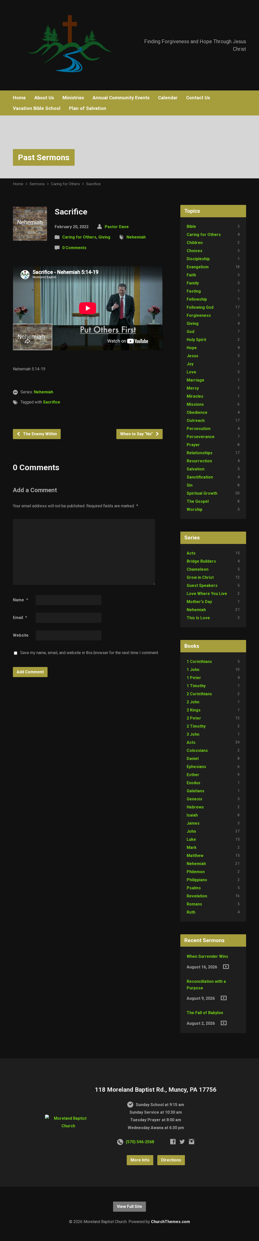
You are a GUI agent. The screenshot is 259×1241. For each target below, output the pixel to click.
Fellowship (197, 299)
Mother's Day (199, 601)
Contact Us (198, 98)
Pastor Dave (117, 226)
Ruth (191, 912)
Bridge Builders (201, 561)
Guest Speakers (202, 585)
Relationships (199, 452)
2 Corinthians (199, 693)
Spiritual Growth (202, 493)
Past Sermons (44, 157)
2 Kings (194, 710)
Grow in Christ (200, 577)
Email (20, 617)
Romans (194, 904)
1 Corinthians (199, 661)
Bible (191, 226)
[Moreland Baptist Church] (68, 1126)
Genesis (194, 799)
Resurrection (199, 461)
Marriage (195, 380)
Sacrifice (93, 184)
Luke (191, 839)
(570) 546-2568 (140, 1141)
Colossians (197, 750)
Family (193, 283)
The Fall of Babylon (205, 1012)
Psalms (194, 888)
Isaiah (192, 815)
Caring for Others (65, 184)
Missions (195, 404)
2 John (193, 702)
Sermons (37, 184)
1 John (193, 669)
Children (195, 242)
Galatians (195, 791)
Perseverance (200, 436)
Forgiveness (199, 315)
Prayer (193, 444)
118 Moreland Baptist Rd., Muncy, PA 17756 (156, 1089)
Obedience (197, 412)
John (191, 831)
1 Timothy (196, 685)
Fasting (194, 291)
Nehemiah (136, 237)
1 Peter (194, 677)
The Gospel (198, 501)
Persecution (198, 428)
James (193, 823)
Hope (192, 347)
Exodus (193, 782)
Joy (190, 364)
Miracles (195, 396)
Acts (191, 553)
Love (191, 372)
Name (20, 600)
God (190, 331)
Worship (194, 509)
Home (19, 98)
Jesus (192, 355)
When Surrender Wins (207, 956)
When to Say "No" (137, 434)
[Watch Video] (226, 966)
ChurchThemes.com (170, 1221)
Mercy (193, 388)
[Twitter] (182, 1141)
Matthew (195, 855)
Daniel (193, 758)
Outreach (196, 420)
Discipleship (198, 258)
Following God (200, 307)
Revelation (197, 896)
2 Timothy (196, 726)
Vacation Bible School (36, 108)
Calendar (168, 98)
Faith (191, 275)
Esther (193, 774)
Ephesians (196, 766)
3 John (193, 734)
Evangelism (198, 267)
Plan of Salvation (87, 108)
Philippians (197, 879)
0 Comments (74, 247)
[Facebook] (173, 1141)
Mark (192, 847)
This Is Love (198, 617)
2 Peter (194, 718)
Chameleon (197, 569)
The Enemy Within (39, 434)
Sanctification (200, 477)
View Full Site (129, 1206)
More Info (140, 1160)
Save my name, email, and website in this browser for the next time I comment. (89, 652)
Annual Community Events (121, 98)
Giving (104, 237)
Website (21, 635)
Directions (171, 1160)
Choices (194, 250)
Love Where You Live (207, 593)
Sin (189, 485)
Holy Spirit (196, 339)
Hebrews (195, 807)
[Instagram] (191, 1141)
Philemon (196, 871)
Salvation (195, 469)
